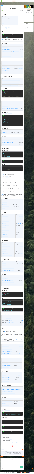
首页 (1, 3)
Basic (3, 3)
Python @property (27, 29)
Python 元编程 (26, 28)
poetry (26, 19)
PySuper (4, 10)
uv (25, 20)
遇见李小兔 (28, 9)
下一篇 (22, 456)
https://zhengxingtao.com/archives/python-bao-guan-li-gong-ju (13, 452)
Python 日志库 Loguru (27, 27)
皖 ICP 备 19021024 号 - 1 (13, 472)
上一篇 (1, 456)
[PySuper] (1, 1)
